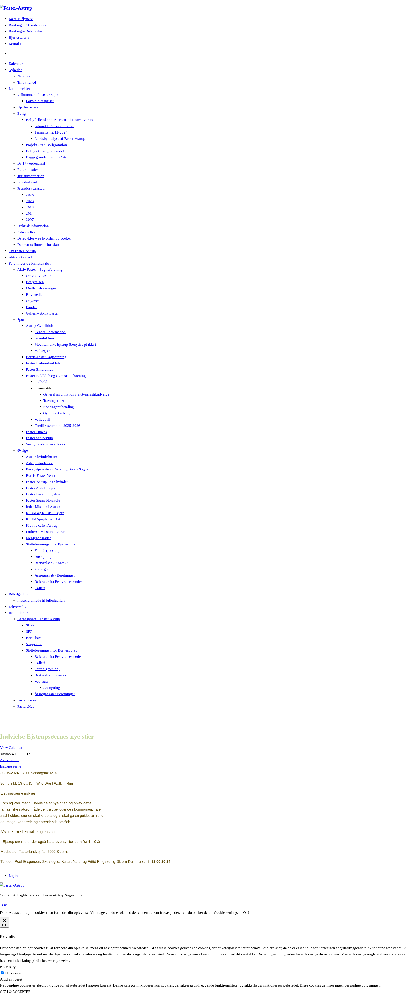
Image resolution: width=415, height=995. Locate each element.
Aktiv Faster (9, 760)
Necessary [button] (8, 967)
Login (13, 876)
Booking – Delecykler (25, 31)
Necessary (13, 973)
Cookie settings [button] (226, 913)
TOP (3, 905)
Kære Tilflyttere (21, 19)
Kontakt (15, 44)
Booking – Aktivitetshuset (29, 25)
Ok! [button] (246, 913)
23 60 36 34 (161, 862)
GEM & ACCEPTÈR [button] (15, 992)
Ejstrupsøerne (10, 766)
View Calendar (11, 747)
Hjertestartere (19, 37)
